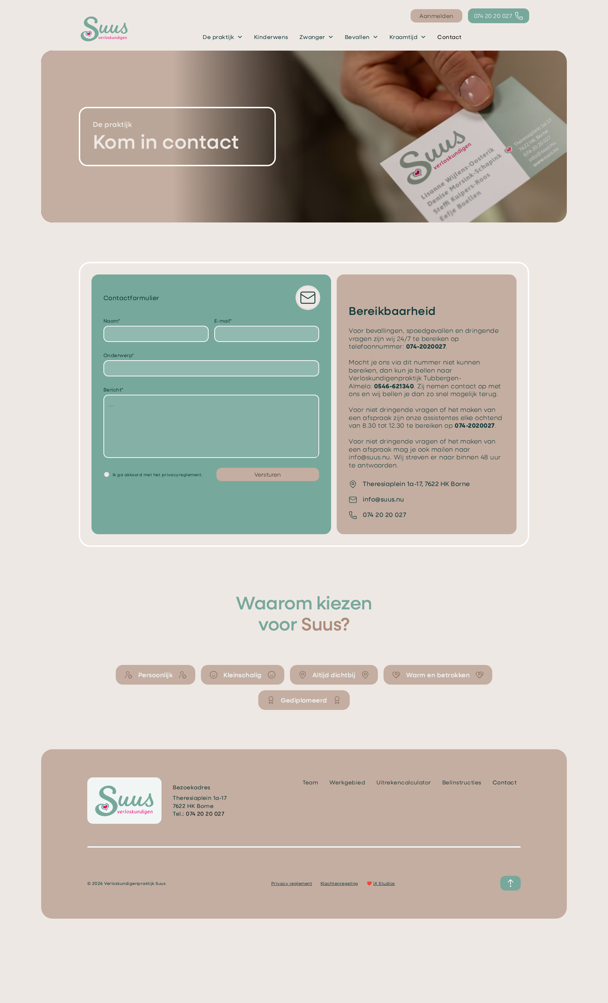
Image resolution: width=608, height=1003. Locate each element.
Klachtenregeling (339, 883)
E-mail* (223, 320)
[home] (104, 28)
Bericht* (113, 389)
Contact (449, 36)
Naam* (111, 320)
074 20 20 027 (384, 514)
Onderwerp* (118, 355)
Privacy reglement (291, 883)
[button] (222, 37)
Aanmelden (436, 15)
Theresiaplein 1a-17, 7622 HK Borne (416, 483)
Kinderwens (271, 36)
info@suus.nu (369, 457)
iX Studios (384, 883)
